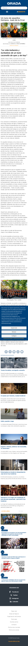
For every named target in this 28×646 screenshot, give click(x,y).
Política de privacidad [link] (18, 338)
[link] (14, 3)
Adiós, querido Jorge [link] (7, 421)
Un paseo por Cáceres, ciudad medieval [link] (13, 396)
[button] (7, 11)
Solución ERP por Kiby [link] (14, 641)
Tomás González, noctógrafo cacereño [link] (13, 370)
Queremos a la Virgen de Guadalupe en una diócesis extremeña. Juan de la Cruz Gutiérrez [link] (13, 499)
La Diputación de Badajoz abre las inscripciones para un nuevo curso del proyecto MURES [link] (13, 580)
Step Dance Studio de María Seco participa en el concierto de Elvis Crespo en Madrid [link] (13, 557)
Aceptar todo (14, 328)
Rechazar (14, 332)
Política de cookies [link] (8, 338)
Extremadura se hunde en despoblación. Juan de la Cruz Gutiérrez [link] (13, 473)
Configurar (14, 336)
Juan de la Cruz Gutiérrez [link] (17, 43)
